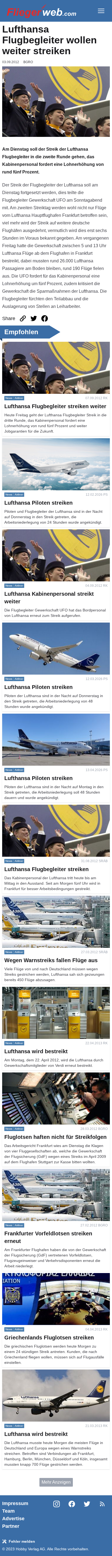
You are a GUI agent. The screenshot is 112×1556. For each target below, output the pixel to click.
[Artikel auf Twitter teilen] (33, 318)
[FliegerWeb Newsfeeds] (102, 1504)
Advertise (13, 1518)
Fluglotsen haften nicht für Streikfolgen (39, 1075)
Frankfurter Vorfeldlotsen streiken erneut (40, 1172)
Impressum (15, 1503)
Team (8, 1511)
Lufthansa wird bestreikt (25, 990)
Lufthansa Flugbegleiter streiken (33, 808)
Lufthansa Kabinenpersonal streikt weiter (41, 532)
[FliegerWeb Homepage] (41, 11)
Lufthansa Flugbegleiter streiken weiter (39, 345)
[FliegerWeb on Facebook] (71, 1515)
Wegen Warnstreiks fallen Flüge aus (37, 899)
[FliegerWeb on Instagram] (56, 1515)
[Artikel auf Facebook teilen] (44, 318)
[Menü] (101, 10)
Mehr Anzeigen (56, 1482)
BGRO (28, 62)
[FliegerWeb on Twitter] (87, 1515)
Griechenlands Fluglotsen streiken (35, 1276)
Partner (10, 1526)
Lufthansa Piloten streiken (27, 441)
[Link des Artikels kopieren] (23, 318)
